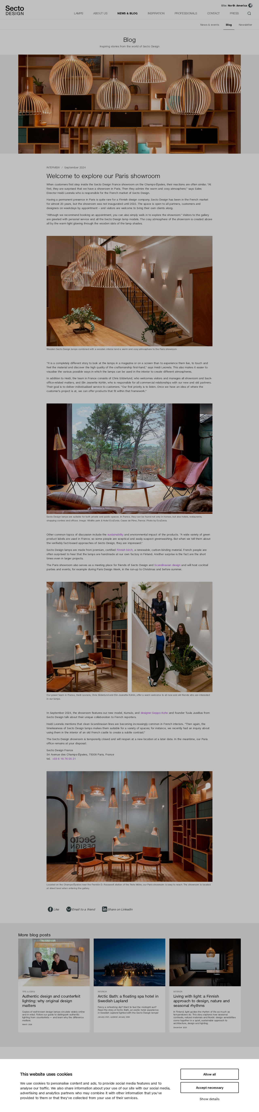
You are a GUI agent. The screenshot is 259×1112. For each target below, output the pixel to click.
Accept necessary (209, 1087)
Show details (210, 1099)
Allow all (209, 1074)
